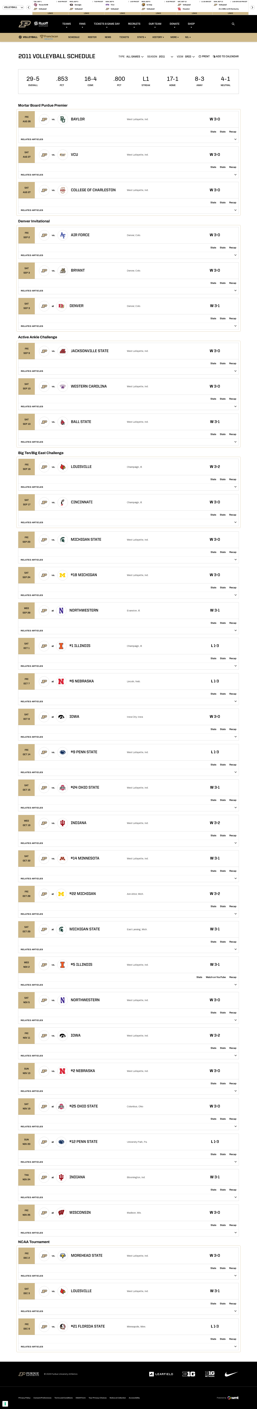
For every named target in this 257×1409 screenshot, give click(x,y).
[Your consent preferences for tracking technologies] (5, 1404)
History (157, 37)
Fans (82, 24)
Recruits (134, 24)
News (108, 37)
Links (50, 13)
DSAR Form (81, 1398)
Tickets (124, 37)
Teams (66, 24)
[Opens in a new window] (161, 1374)
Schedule (74, 37)
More (173, 37)
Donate (175, 24)
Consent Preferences (42, 1398)
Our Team (155, 24)
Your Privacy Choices (98, 1398)
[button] (28, 7)
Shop (191, 24)
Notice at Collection (118, 1398)
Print (206, 56)
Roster (92, 37)
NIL (187, 37)
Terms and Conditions (63, 1398)
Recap (232, 131)
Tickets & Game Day (107, 24)
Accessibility (134, 1398)
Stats (140, 37)
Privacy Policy (24, 1398)
